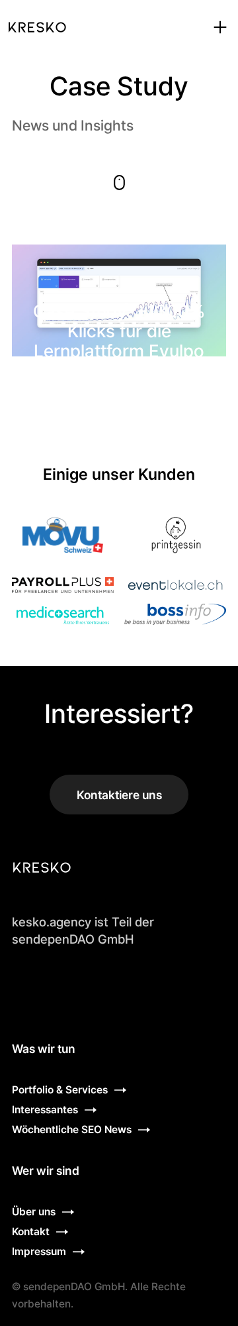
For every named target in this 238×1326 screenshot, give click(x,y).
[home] (37, 27)
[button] (220, 27)
